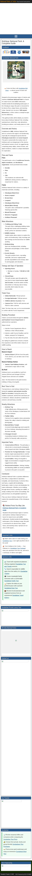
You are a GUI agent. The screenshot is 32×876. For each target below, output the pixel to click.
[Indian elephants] (12, 651)
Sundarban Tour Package (17, 548)
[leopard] (6, 651)
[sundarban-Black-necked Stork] (24, 80)
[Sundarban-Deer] (11, 80)
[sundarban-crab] (18, 80)
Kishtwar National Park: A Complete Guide (13, 42)
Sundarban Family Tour (11, 581)
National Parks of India (8, 1)
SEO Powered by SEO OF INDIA (23, 874)
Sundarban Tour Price (10, 839)
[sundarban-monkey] (5, 80)
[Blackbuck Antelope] (19, 651)
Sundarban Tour (7, 541)
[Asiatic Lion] (25, 651)
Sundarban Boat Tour (11, 588)
